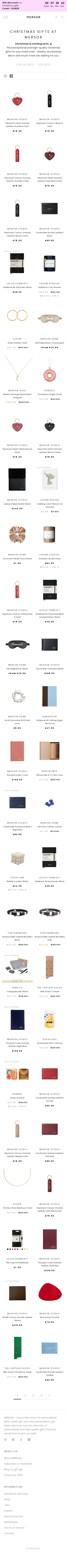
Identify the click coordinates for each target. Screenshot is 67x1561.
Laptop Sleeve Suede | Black (17, 503)
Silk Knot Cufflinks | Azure (50, 826)
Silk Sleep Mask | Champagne (49, 342)
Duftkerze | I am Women (49, 287)
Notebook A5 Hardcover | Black (49, 881)
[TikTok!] (21, 1439)
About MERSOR (12, 1458)
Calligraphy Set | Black (17, 991)
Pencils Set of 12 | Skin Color (49, 775)
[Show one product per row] (5, 76)
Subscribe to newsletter (18, 1463)
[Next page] (49, 1395)
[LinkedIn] (29, 1439)
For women (25, 64)
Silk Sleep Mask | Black (17, 668)
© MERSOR (33, 1548)
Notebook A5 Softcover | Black (17, 287)
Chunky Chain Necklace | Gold (17, 1208)
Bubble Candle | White (17, 881)
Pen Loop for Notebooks (17, 1262)
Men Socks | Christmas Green (17, 1372)
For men (44, 64)
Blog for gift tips (13, 1469)
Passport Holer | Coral (17, 775)
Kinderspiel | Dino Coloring (49, 1043)
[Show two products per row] (11, 76)
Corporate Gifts (13, 1475)
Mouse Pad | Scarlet (49, 1317)
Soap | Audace (17, 1097)
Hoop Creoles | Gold (17, 342)
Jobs (7, 1505)
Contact (9, 1533)
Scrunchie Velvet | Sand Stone (17, 558)
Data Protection (13, 1516)
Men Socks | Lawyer (49, 991)
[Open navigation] (5, 17)
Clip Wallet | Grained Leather (50, 668)
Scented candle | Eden (50, 558)
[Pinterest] (13, 1439)
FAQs (7, 1499)
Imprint (8, 1510)
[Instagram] (5, 1439)
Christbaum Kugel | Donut (49, 394)
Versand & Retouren (16, 1493)
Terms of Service (14, 1527)
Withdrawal (11, 1522)
